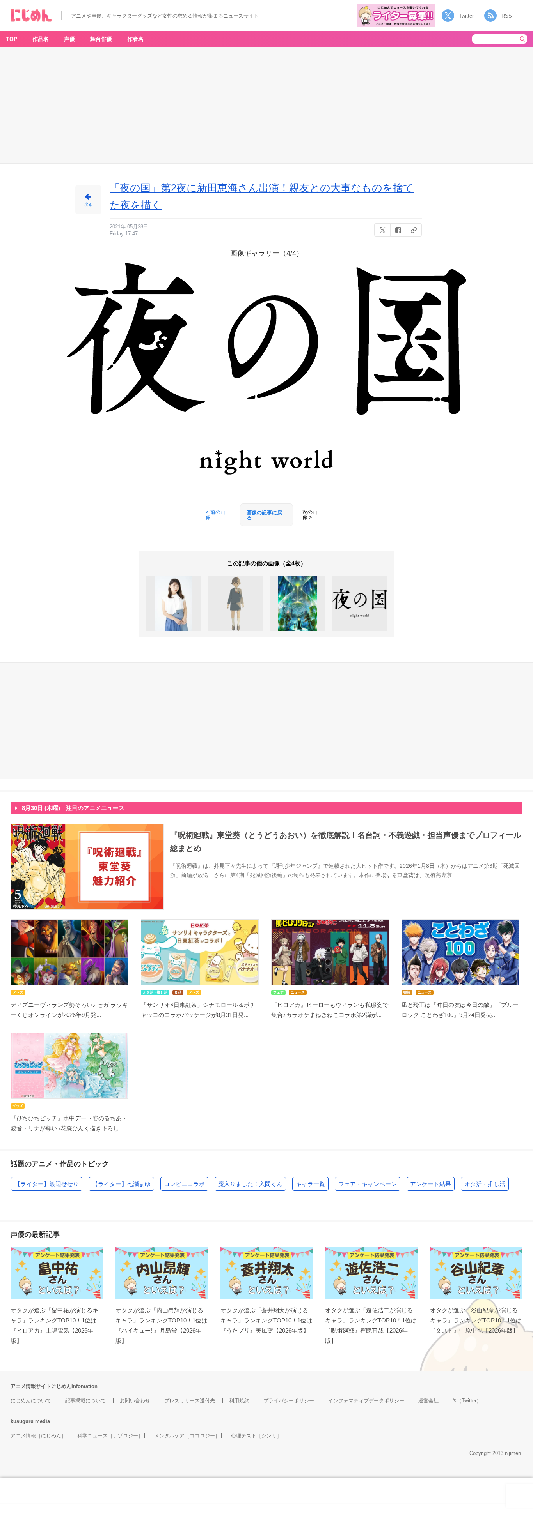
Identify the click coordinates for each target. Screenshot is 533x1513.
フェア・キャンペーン (367, 1184)
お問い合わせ (135, 1401)
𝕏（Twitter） (467, 1401)
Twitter (466, 15)
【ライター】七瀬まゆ (121, 1184)
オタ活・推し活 (484, 1184)
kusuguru (22, 1421)
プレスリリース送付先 (189, 1401)
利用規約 (239, 1401)
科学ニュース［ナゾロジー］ (110, 1436)
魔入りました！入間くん (250, 1184)
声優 (69, 39)
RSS (506, 15)
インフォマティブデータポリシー (366, 1401)
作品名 (40, 39)
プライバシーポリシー (288, 1401)
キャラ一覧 (310, 1184)
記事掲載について (85, 1401)
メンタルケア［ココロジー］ (187, 1436)
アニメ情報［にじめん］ (38, 1436)
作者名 (135, 39)
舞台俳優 (101, 39)
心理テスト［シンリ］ (256, 1436)
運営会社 (428, 1401)
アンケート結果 (430, 1184)
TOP (11, 39)
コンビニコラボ (184, 1184)
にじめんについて (31, 1401)
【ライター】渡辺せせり (46, 1184)
